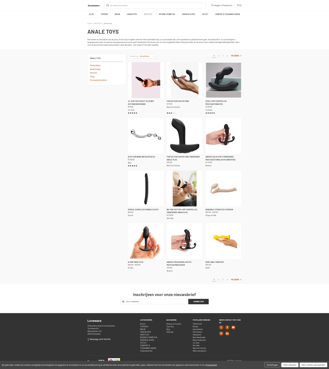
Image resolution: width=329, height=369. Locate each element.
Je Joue (196, 343)
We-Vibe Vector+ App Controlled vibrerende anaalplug (182, 211)
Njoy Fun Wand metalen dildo (141, 157)
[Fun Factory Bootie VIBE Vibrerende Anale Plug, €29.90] (184, 135)
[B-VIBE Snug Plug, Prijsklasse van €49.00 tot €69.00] (145, 241)
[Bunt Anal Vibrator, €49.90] (223, 241)
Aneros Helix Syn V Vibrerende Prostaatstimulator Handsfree (220, 158)
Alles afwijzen (289, 364)
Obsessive (197, 335)
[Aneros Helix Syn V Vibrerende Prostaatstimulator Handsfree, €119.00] (223, 135)
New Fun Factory (199, 348)
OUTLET (205, 14)
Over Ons (170, 327)
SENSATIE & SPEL (188, 14)
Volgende (235, 56)
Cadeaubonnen (146, 351)
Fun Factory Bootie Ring (178, 101)
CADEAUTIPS (132, 14)
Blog (168, 329)
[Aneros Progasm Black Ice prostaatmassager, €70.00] (184, 241)
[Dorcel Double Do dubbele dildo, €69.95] (145, 188)
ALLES (91, 14)
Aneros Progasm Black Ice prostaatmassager (179, 263)
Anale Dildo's (95, 65)
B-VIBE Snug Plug (135, 262)
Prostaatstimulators (98, 80)
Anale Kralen (95, 69)
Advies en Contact (173, 324)
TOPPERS (104, 14)
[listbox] (148, 56)
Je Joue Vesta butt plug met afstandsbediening (141, 102)
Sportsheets (198, 329)
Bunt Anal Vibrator (214, 262)
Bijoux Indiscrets (199, 340)
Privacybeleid (211, 365)
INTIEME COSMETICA (167, 14)
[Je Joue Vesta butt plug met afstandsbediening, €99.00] (145, 80)
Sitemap (169, 332)
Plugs (92, 76)
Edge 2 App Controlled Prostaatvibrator (216, 102)
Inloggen (216, 5)
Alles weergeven (199, 351)
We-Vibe (196, 345)
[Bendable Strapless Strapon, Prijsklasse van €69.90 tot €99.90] (223, 188)
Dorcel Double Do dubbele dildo (143, 209)
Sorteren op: (134, 56)
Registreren (227, 5)
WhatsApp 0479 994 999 (100, 339)
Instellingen (272, 364)
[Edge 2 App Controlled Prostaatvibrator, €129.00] (223, 80)
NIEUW (117, 14)
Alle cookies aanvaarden (313, 364)
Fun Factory (197, 332)
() (240, 5)
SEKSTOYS (148, 14)
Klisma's (93, 73)
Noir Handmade (199, 337)
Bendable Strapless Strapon (219, 209)
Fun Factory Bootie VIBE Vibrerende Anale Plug (183, 158)
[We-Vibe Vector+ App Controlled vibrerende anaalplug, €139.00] (184, 188)
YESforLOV (197, 324)
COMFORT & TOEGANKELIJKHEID (227, 14)
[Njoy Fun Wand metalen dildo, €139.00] (145, 135)
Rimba (195, 327)
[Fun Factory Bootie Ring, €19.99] (184, 80)
